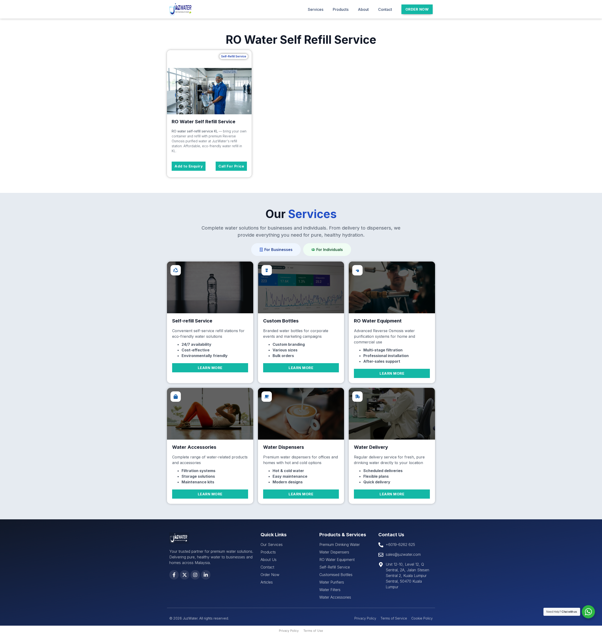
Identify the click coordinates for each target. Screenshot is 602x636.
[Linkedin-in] (205, 575)
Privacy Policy (289, 630)
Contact (385, 9)
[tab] (276, 249)
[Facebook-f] (174, 575)
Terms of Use (313, 630)
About (363, 9)
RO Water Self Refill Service (203, 121)
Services (315, 9)
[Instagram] (195, 575)
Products (341, 9)
